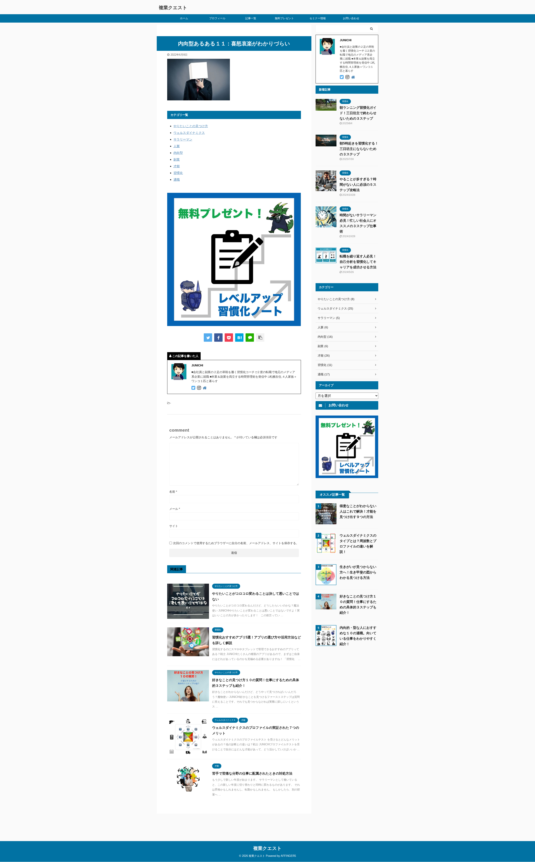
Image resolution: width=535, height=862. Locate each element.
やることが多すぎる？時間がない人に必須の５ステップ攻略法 (358, 184)
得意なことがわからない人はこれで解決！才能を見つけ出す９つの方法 (358, 511)
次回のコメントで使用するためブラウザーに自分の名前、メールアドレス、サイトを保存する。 (236, 543)
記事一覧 (250, 18)
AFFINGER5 (288, 855)
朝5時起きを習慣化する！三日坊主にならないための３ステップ (359, 149)
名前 (173, 491)
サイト (173, 526)
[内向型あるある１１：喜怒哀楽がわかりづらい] (239, 337)
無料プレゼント (284, 18)
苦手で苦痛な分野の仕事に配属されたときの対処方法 (252, 773)
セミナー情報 (318, 18)
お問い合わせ (351, 18)
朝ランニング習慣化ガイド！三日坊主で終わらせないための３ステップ (358, 113)
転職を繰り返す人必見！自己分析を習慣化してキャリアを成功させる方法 (358, 262)
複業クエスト (173, 7)
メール (174, 508)
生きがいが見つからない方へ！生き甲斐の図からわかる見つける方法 (358, 572)
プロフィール (217, 18)
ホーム (184, 18)
